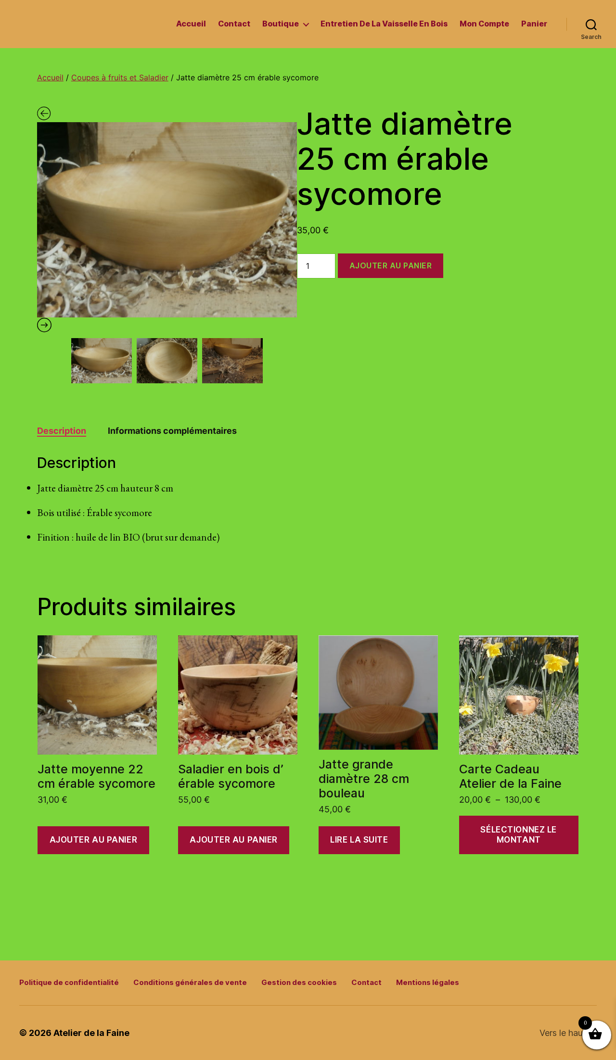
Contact (234, 23)
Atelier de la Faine (91, 1033)
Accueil (191, 23)
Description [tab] (61, 431)
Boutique (280, 23)
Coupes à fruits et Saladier (119, 77)
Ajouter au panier (390, 265)
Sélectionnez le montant (518, 835)
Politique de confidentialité (69, 982)
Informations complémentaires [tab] (172, 431)
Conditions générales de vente (190, 982)
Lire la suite (359, 840)
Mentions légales (427, 982)
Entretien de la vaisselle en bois (384, 23)
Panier (534, 23)
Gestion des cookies (299, 982)
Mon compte (484, 23)
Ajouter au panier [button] (94, 840)
